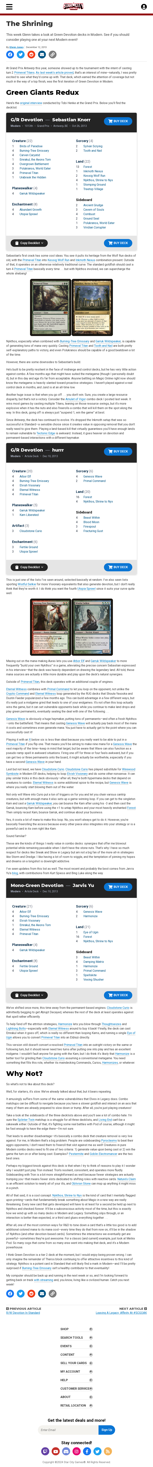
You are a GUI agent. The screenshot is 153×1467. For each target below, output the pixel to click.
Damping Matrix (93, 962)
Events (66, 1346)
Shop (64, 1329)
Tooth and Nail (92, 150)
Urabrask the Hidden (33, 177)
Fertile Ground (29, 547)
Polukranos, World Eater (35, 168)
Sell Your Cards (73, 1363)
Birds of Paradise (31, 146)
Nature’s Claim (126, 1179)
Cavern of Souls (93, 209)
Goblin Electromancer (103, 1154)
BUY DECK (121, 121)
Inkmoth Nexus (93, 171)
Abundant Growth (31, 209)
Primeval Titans (24, 72)
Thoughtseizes (111, 1024)
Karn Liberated (29, 515)
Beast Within (91, 517)
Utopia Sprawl (29, 214)
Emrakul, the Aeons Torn (35, 159)
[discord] (66, 1451)
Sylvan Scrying (92, 146)
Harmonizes (110, 1062)
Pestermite (76, 1154)
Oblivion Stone (81, 1183)
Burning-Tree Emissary (34, 150)
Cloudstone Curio (31, 531)
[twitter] (97, 1451)
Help (64, 1380)
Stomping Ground (94, 184)
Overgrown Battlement (34, 164)
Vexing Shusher (93, 979)
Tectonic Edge (46, 433)
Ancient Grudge (93, 205)
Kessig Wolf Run (94, 175)
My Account (70, 1371)
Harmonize (90, 916)
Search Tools (71, 1337)
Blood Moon (91, 522)
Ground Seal (91, 218)
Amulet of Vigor (75, 399)
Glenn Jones (16, 47)
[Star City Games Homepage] (76, 6)
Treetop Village (93, 189)
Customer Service (74, 1388)
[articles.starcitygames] (108, 1451)
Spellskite (90, 975)
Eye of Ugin (90, 932)
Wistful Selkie (27, 584)
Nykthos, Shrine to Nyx (98, 180)
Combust (89, 214)
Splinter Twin (26, 1120)
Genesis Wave (92, 476)
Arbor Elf (25, 476)
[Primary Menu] (9, 7)
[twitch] (45, 1451)
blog (15, 873)
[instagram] (76, 1451)
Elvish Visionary (30, 485)
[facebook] (87, 1451)
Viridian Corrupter (94, 227)
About (65, 1397)
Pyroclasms (109, 1140)
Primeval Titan (29, 173)
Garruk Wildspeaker (32, 193)
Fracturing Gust (93, 531)
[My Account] (144, 7)
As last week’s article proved (55, 72)
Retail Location (73, 1405)
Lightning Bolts (16, 1028)
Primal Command (94, 481)
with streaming (43, 1280)
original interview (31, 103)
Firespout (89, 526)
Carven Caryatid (30, 155)
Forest (87, 167)
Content (67, 1354)
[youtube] (55, 1451)
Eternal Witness (30, 490)
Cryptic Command (17, 693)
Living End (105, 1120)
